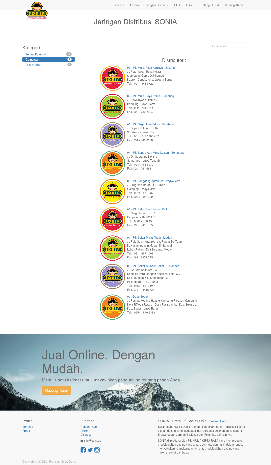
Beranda (27, 427)
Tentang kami (217, 421)
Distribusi (86, 434)
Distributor (47, 59)
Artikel (84, 431)
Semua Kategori (47, 54)
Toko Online (47, 65)
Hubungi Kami (56, 390)
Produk (26, 431)
